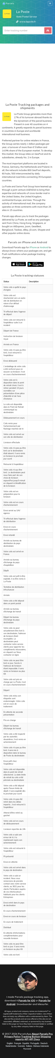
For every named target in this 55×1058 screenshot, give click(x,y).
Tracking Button (30, 1036)
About (35, 1033)
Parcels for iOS (26, 1000)
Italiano (29, 1046)
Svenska (21, 1046)
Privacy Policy (12, 1036)
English (10, 1043)
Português (34, 1043)
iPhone (33, 247)
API (26, 1039)
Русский (27, 1048)
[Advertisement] (27, 71)
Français (17, 1043)
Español (25, 1043)
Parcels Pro (46, 1033)
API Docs (34, 1039)
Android (44, 247)
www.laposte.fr (27, 21)
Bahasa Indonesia (41, 1046)
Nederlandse (11, 1046)
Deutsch (44, 1043)
